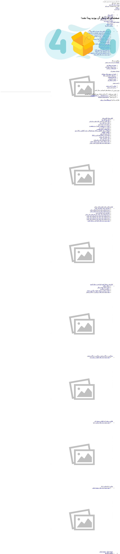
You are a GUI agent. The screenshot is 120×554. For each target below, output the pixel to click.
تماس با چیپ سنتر (111, 86)
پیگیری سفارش (112, 80)
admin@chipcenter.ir (103, 97)
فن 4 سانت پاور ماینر (104, 219)
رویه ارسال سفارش (110, 67)
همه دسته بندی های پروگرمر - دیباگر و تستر (98, 292)
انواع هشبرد (106, 129)
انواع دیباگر (107, 287)
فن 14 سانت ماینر (105, 211)
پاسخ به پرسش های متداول (108, 74)
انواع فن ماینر (106, 208)
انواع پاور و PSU (105, 135)
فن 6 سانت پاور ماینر (104, 217)
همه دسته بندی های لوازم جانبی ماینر (100, 143)
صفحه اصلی (109, 551)
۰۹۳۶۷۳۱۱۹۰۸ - (103, 95)
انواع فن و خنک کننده (107, 284)
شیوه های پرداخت (111, 68)
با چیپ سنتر (116, 83)
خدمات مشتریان (114, 71)
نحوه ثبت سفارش (111, 65)
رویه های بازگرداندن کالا (109, 75)
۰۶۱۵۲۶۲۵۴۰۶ (94, 95)
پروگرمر (107, 289)
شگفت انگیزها (109, 553)
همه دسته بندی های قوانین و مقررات (100, 357)
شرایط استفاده (112, 77)
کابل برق (107, 123)
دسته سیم (107, 124)
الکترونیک (110, 15)
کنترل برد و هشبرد (105, 126)
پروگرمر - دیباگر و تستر (106, 19)
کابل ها (108, 120)
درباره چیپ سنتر (111, 87)
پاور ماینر (107, 137)
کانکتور (108, 132)
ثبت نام (107, 6)
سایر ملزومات (106, 140)
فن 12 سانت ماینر (105, 210)
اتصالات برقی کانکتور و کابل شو (101, 130)
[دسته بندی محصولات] (82, 116)
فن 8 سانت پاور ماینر (104, 216)
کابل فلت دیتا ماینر (105, 121)
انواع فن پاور (106, 213)
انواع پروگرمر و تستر (104, 290)
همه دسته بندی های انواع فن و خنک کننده (99, 220)
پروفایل (117, 7)
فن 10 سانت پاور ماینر (104, 214)
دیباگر (108, 286)
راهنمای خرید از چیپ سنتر (112, 62)
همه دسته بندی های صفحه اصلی (101, 488)
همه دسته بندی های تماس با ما (101, 422)
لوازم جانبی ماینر (108, 207)
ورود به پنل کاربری (114, 4)
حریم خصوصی (112, 78)
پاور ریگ (107, 138)
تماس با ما (110, 22)
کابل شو (107, 134)
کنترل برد (107, 127)
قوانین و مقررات (108, 21)
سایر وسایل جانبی (105, 141)
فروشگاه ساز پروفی (105, 100)
